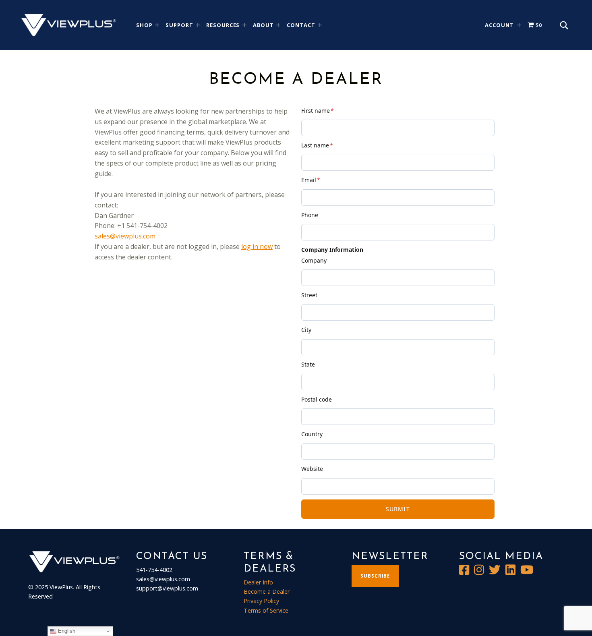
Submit (398, 509)
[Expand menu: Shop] (157, 25)
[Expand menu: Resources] (244, 25)
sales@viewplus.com (125, 236)
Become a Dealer (267, 591)
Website (312, 468)
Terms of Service (266, 610)
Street (309, 295)
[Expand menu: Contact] (320, 25)
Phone (309, 215)
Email (310, 180)
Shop (144, 25)
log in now (257, 246)
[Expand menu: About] (278, 25)
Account (499, 25)
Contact (301, 25)
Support (179, 25)
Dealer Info (258, 582)
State (308, 364)
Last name (317, 145)
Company (314, 260)
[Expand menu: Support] (198, 25)
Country (312, 434)
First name (317, 110)
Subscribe (375, 576)
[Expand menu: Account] (519, 25)
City (306, 330)
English (65, 631)
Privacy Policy (261, 601)
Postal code (316, 399)
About (263, 25)
